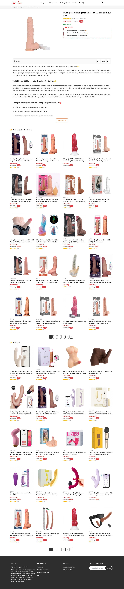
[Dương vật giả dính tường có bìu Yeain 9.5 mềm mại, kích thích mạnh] (48, 144)
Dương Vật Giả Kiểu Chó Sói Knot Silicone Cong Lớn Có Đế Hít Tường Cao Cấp (73, 160)
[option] (36, 33)
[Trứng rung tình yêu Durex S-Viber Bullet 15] (22, 478)
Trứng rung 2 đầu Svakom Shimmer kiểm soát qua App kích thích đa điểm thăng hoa (101, 413)
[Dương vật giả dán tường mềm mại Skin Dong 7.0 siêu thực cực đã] (101, 144)
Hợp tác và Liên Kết (69, 567)
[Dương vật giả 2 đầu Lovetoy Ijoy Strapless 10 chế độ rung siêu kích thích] (22, 397)
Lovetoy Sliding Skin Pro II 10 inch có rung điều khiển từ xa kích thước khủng (21, 160)
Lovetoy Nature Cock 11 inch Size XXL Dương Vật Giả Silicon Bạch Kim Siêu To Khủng (74, 242)
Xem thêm (61, 120)
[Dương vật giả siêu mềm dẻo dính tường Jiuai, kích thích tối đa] (101, 185)
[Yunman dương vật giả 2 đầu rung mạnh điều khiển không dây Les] (74, 478)
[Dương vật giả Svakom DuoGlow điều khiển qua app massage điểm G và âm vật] (101, 478)
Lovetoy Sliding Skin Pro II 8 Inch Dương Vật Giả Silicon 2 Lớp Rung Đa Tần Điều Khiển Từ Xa (100, 282)
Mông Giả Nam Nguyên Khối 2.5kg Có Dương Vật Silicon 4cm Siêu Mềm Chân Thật (22, 242)
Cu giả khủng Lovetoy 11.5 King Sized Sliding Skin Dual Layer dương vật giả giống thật (74, 201)
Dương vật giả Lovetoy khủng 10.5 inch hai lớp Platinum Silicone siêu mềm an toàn (21, 201)
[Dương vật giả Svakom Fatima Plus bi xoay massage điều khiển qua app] (22, 356)
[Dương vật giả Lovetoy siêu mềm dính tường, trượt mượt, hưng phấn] (48, 306)
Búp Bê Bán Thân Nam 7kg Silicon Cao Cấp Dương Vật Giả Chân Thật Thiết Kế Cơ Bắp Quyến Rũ (74, 373)
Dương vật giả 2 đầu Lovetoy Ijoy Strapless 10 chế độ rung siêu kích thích (21, 413)
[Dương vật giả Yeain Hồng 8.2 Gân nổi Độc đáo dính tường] (101, 225)
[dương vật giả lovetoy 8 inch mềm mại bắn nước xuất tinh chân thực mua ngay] (48, 185)
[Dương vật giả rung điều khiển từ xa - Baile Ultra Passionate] (74, 438)
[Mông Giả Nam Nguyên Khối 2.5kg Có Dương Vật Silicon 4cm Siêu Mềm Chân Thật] (22, 225)
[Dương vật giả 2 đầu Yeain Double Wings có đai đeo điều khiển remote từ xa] (101, 519)
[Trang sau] (71, 337)
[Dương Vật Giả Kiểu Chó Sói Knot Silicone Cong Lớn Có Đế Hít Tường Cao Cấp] (74, 144)
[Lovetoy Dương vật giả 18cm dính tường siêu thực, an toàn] (22, 266)
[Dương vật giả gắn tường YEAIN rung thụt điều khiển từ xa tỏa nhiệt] (48, 356)
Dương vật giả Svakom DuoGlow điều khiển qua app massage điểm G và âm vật (101, 495)
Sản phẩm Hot (67, 570)
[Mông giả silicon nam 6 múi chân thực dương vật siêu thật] (101, 356)
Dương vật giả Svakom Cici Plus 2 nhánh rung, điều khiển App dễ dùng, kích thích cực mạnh (74, 413)
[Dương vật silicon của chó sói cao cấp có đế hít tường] (74, 306)
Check (109, 568)
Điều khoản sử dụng (43, 570)
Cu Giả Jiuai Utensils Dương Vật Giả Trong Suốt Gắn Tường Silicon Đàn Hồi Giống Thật (74, 282)
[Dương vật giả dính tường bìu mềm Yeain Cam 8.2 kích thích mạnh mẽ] (48, 266)
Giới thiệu (40, 567)
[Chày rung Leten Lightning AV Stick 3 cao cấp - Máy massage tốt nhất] (101, 438)
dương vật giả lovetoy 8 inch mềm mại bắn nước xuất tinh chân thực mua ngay (47, 201)
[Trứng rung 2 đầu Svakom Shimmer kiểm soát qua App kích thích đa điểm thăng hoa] (101, 397)
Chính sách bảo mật (43, 572)
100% (103, 61)
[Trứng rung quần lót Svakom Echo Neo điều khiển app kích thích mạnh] (48, 478)
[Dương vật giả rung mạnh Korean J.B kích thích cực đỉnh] (36, 33)
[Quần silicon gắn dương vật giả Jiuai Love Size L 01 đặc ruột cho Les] (48, 438)
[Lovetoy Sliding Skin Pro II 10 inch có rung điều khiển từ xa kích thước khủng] (22, 144)
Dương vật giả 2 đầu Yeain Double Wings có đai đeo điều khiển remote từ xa (100, 535)
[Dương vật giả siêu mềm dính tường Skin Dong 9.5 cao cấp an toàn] (101, 306)
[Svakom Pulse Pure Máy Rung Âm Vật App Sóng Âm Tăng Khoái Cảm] (22, 438)
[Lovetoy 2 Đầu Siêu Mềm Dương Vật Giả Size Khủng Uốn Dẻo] (48, 519)
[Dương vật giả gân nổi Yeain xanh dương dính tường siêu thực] (22, 306)
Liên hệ (39, 575)
